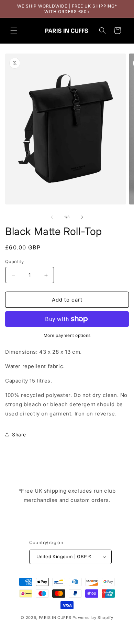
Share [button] (19, 434)
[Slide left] (51, 217)
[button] (13, 30)
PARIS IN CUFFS (55, 617)
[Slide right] (82, 217)
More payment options (67, 335)
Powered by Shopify (92, 617)
